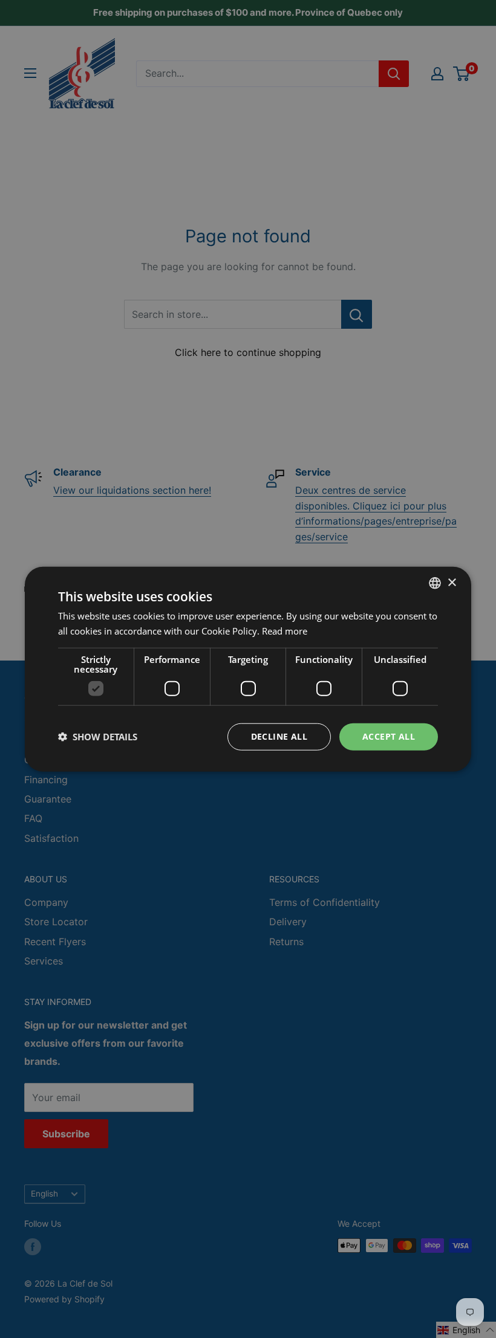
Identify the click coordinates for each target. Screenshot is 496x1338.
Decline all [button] (279, 736)
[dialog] (248, 669)
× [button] (451, 582)
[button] (97, 736)
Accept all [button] (388, 736)
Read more (284, 631)
